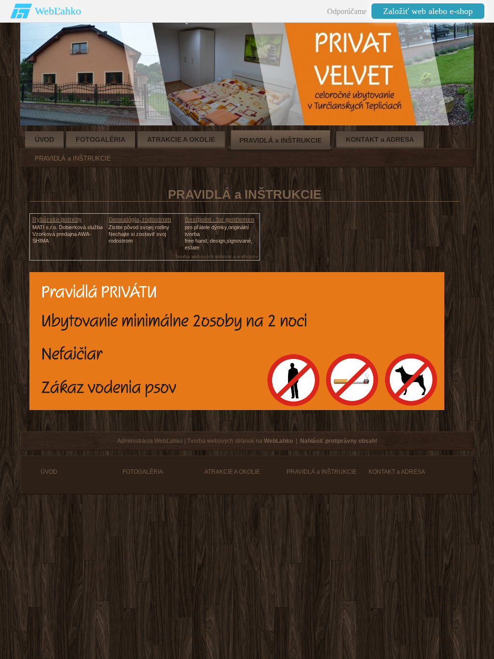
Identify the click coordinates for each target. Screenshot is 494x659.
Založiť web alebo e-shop (428, 11)
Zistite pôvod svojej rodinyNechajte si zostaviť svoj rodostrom (139, 234)
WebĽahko (58, 11)
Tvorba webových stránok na (240, 441)
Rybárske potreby (57, 219)
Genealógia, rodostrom (140, 219)
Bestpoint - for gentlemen (219, 219)
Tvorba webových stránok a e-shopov (216, 256)
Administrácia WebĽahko (150, 441)
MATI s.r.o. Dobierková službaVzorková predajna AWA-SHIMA (67, 234)
